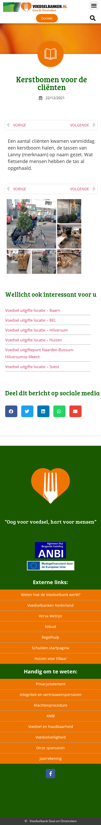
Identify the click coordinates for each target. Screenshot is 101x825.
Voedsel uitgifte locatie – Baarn (32, 310)
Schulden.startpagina (50, 647)
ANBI (50, 715)
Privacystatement (51, 683)
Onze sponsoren (50, 747)
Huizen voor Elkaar (50, 658)
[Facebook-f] (50, 773)
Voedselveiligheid (50, 737)
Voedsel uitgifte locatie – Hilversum (36, 330)
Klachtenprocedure (50, 705)
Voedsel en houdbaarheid (50, 726)
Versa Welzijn (50, 615)
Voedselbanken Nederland (50, 605)
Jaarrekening (51, 758)
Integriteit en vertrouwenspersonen (51, 694)
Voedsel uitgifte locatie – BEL (30, 320)
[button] (93, 5)
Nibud (50, 626)
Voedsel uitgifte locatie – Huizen (33, 339)
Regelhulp (50, 637)
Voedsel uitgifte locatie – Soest (32, 366)
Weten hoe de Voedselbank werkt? (50, 594)
